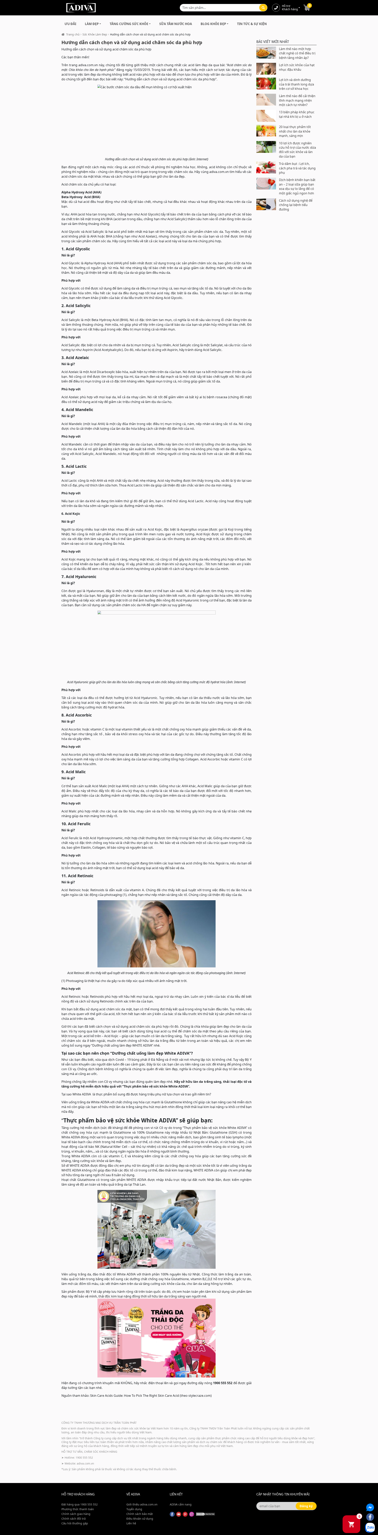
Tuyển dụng (134, 1509)
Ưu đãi (70, 24)
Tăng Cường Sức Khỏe (129, 24)
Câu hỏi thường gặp (74, 1523)
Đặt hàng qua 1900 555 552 (79, 1504)
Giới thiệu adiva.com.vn (142, 1504)
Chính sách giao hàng (75, 1514)
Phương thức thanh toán (77, 1509)
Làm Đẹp (92, 24)
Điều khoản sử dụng (139, 1518)
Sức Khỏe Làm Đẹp (94, 34)
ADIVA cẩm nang (181, 1504)
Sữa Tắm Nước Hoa (175, 24)
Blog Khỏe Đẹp (213, 24)
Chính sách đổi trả (73, 1518)
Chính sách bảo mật (139, 1514)
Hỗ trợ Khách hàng (290, 7)
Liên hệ (131, 1523)
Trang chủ (73, 34)
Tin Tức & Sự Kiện (252, 24)
